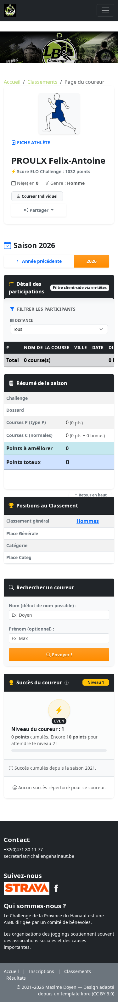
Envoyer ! (62, 655)
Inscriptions (41, 971)
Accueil (12, 81)
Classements (42, 81)
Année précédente (41, 261)
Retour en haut (92, 495)
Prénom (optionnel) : (31, 629)
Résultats (16, 978)
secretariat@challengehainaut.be (39, 856)
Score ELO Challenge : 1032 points (53, 171)
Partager (39, 210)
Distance (24, 320)
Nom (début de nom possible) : (42, 606)
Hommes (87, 521)
